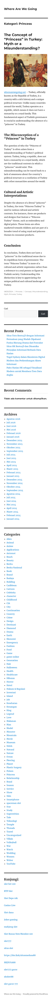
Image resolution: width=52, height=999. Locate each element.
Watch (10, 849)
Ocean (10, 756)
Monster (11, 731)
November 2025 (15, 444)
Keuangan (12, 706)
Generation (12, 660)
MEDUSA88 (10, 962)
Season (10, 785)
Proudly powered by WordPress (35, 994)
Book (9, 571)
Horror (10, 681)
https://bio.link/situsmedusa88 (20, 955)
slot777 (7, 941)
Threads (11, 828)
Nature (10, 753)
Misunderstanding (40, 291)
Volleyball (11, 842)
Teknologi (12, 821)
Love (9, 717)
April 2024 (12, 508)
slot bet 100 (10, 884)
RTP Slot (8, 891)
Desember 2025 (14, 440)
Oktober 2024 (13, 486)
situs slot (8, 948)
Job (8, 699)
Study (9, 810)
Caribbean (12, 585)
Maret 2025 (12, 469)
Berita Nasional (14, 567)
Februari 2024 (14, 515)
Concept (28, 291)
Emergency (12, 642)
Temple (10, 824)
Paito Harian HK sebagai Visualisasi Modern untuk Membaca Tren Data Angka (24, 371)
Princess (19, 291)
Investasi (11, 692)
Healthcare (12, 674)
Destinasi (11, 624)
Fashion (11, 646)
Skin (9, 796)
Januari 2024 (13, 519)
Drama (10, 632)
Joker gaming (11, 919)
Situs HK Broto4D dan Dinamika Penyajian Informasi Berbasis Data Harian (24, 350)
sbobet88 (8, 976)
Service (10, 789)
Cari (6, 308)
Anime (10, 546)
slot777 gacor (10, 969)
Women (10, 856)
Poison (10, 771)
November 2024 (15, 483)
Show (9, 792)
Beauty (10, 560)
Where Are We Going (20, 9)
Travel (10, 831)
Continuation (13, 610)
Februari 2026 (14, 433)
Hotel (9, 685)
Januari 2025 (13, 476)
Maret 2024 (12, 511)
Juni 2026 (11, 426)
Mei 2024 (11, 504)
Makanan (11, 721)
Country (11, 614)
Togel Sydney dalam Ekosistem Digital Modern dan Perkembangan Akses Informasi (26, 360)
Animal (10, 542)
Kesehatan (12, 703)
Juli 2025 (11, 454)
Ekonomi (11, 639)
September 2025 (15, 451)
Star (9, 806)
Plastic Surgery (14, 767)
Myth (6, 294)
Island (10, 696)
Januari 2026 (13, 437)
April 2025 (12, 465)
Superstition (13, 814)
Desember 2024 (14, 479)
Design (10, 621)
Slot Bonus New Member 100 (18, 934)
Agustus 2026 (13, 419)
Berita (10, 564)
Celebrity (11, 592)
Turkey (19, 294)
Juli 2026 (11, 422)
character (11, 596)
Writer (10, 860)
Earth (9, 635)
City (8, 607)
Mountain (12, 735)
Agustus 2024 (13, 494)
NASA (9, 746)
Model (10, 728)
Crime (9, 617)
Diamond (11, 628)
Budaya (10, 578)
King (9, 710)
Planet (10, 764)
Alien (9, 539)
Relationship (13, 778)
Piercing (11, 760)
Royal (9, 781)
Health (10, 671)
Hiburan (11, 678)
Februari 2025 (14, 472)
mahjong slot (10, 926)
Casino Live (9, 905)
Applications (13, 549)
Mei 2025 (11, 461)
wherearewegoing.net (15, 92)
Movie (10, 739)
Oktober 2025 (13, 447)
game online (13, 657)
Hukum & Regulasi (16, 689)
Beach (10, 557)
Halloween (12, 667)
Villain (10, 839)
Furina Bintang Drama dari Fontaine (25, 342)
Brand (10, 574)
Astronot (11, 553)
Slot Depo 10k (11, 898)
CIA (8, 603)
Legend (10, 714)
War (9, 846)
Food (9, 649)
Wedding (11, 853)
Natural (10, 749)
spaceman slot (14, 803)
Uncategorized (14, 835)
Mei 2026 (11, 429)
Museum (11, 742)
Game (9, 653)
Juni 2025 (11, 458)
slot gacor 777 (11, 984)
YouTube (11, 863)
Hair (9, 664)
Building (11, 582)
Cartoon (11, 589)
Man (9, 724)
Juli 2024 (11, 497)
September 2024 (15, 490)
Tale (9, 817)
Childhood (12, 599)
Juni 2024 (11, 501)
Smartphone (13, 799)
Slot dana (9, 912)
